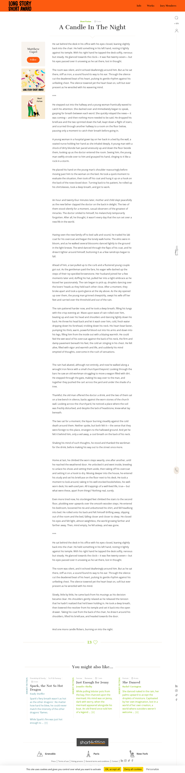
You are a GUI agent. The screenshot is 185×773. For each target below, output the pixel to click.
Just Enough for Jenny (92, 682)
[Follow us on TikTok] (176, 695)
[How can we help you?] (176, 470)
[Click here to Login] (176, 30)
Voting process (77, 761)
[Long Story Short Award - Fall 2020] (33, 80)
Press (53, 761)
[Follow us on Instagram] (176, 691)
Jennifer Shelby (84, 686)
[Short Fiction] (33, 107)
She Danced (131, 682)
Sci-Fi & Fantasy (54, 678)
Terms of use (63, 761)
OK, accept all (112, 769)
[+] (46, 722)
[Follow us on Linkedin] (176, 686)
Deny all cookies (133, 769)
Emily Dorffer (37, 693)
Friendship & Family (38, 678)
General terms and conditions (97, 761)
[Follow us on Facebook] (176, 700)
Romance (88, 678)
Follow (33, 60)
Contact (115, 761)
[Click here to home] (92, 742)
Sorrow (79, 678)
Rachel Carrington (131, 686)
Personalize (152, 769)
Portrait (125, 678)
